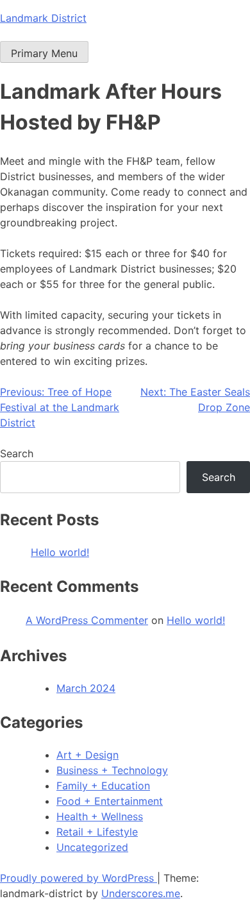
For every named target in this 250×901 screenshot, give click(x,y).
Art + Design (87, 754)
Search (16, 453)
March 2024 (85, 688)
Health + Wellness (99, 816)
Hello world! (60, 552)
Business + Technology (112, 770)
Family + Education (103, 785)
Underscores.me (140, 893)
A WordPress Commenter (87, 620)
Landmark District (43, 18)
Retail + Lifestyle (97, 831)
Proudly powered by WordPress (78, 878)
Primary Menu (44, 53)
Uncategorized (92, 847)
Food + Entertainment (109, 801)
